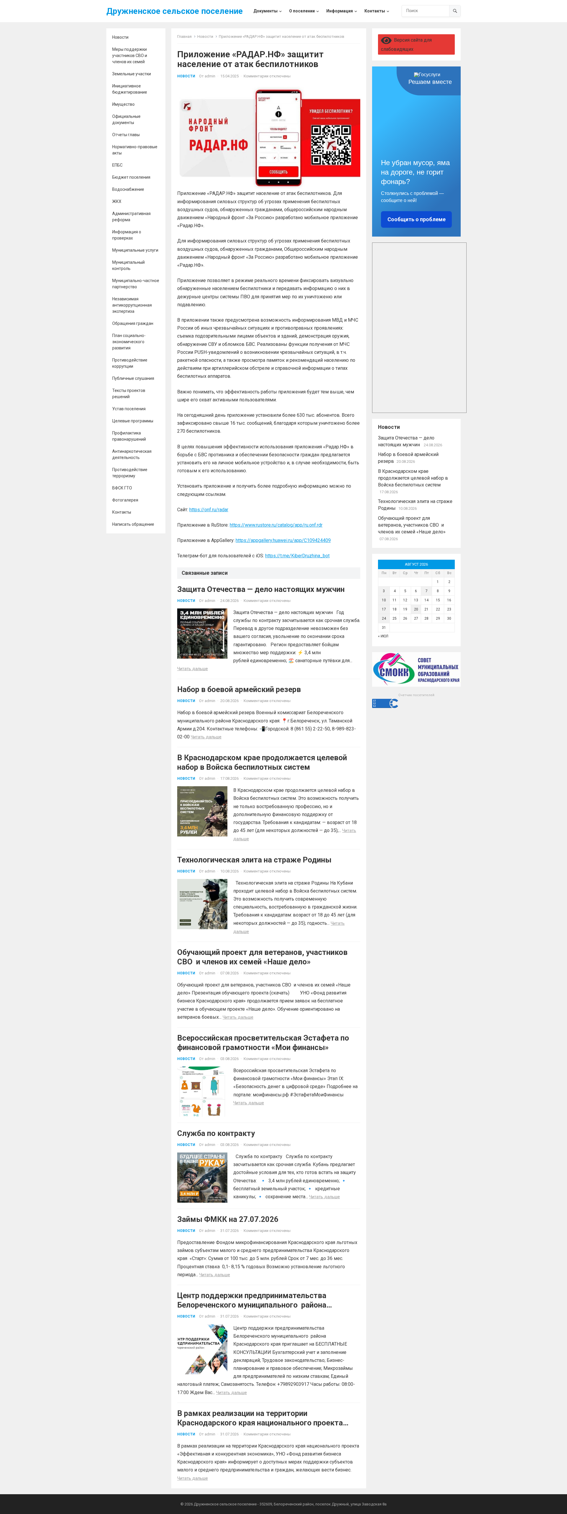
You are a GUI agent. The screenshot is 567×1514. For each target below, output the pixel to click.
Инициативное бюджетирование (129, 89)
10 (384, 600)
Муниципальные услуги (135, 250)
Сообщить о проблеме (416, 219)
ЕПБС (117, 165)
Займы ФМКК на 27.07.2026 (227, 1219)
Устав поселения (129, 408)
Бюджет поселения (131, 177)
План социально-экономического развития (129, 341)
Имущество (123, 104)
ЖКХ (116, 201)
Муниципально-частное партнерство (135, 283)
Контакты (121, 512)
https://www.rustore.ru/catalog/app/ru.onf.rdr (276, 525)
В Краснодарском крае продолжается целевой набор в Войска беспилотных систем (413, 478)
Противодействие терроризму (129, 472)
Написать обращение (133, 524)
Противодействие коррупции (129, 363)
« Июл (383, 636)
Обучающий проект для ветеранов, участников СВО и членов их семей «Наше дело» (412, 525)
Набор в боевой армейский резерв (239, 689)
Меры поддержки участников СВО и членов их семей (129, 55)
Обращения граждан (132, 323)
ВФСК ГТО (122, 488)
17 (384, 609)
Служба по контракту (216, 1133)
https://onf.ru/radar (208, 509)
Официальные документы (126, 119)
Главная (184, 36)
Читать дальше (192, 668)
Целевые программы (132, 421)
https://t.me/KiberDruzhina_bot (297, 556)
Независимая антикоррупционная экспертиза (132, 305)
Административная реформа (131, 216)
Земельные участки (131, 73)
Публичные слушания (133, 378)
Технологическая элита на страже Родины (254, 859)
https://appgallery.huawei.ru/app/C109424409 (283, 540)
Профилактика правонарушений (129, 436)
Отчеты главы (126, 134)
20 (416, 609)
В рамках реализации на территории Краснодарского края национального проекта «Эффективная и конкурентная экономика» (260, 1423)
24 (384, 618)
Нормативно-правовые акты (134, 149)
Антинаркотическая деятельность (131, 454)
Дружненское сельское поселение (174, 11)
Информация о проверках (126, 234)
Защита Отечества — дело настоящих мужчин (261, 589)
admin (210, 76)
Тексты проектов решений (128, 393)
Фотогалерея (125, 500)
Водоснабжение (128, 189)
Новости (120, 37)
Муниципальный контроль (128, 265)
